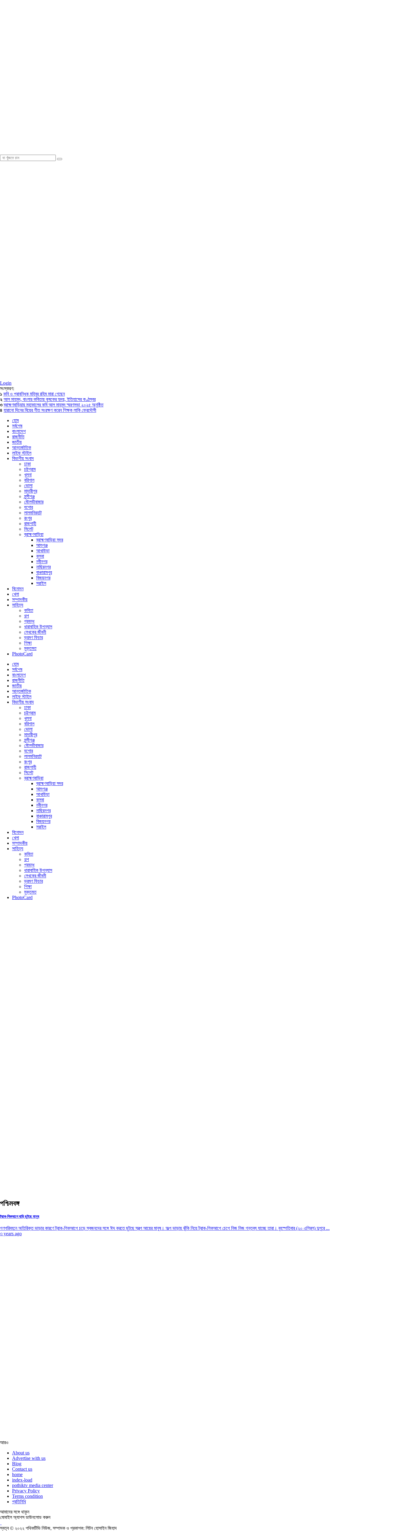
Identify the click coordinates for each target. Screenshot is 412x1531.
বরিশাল (29, 480)
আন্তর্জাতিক (21, 447)
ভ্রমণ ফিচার (33, 637)
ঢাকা (27, 463)
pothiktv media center (32, 1485)
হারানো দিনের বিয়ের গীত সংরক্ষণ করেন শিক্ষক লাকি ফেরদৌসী (50, 410)
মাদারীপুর (30, 491)
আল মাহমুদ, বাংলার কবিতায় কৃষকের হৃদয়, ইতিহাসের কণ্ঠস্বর (50, 399)
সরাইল (41, 583)
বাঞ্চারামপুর (44, 572)
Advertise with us (29, 1458)
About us (21, 1452)
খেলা (15, 594)
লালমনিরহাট (33, 512)
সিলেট (28, 529)
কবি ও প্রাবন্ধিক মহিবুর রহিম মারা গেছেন (34, 393)
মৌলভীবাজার (33, 501)
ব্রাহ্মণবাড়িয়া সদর (49, 539)
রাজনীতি (18, 436)
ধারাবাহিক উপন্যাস (38, 626)
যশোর (28, 507)
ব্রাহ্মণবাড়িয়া (33, 534)
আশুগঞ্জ (42, 545)
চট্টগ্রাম (30, 469)
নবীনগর (41, 561)
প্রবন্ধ (29, 621)
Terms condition (27, 1496)
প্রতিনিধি (19, 1501)
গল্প (26, 615)
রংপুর (28, 518)
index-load (22, 1479)
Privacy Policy (26, 1490)
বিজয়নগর (43, 577)
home (17, 1474)
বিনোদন (18, 588)
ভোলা (28, 485)
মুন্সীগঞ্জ (29, 496)
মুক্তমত (30, 648)
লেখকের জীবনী (35, 632)
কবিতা (28, 610)
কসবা (40, 556)
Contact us (22, 1469)
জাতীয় (17, 442)
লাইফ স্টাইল (21, 453)
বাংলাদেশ (19, 431)
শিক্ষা (28, 643)
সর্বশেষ (17, 425)
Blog (16, 1463)
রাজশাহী (30, 523)
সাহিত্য (17, 605)
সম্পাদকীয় (19, 599)
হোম (15, 420)
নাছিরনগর (43, 567)
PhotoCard (22, 653)
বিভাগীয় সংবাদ (23, 458)
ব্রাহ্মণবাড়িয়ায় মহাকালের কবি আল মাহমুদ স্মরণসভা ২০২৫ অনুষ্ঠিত (53, 404)
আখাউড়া (42, 550)
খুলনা (28, 474)
